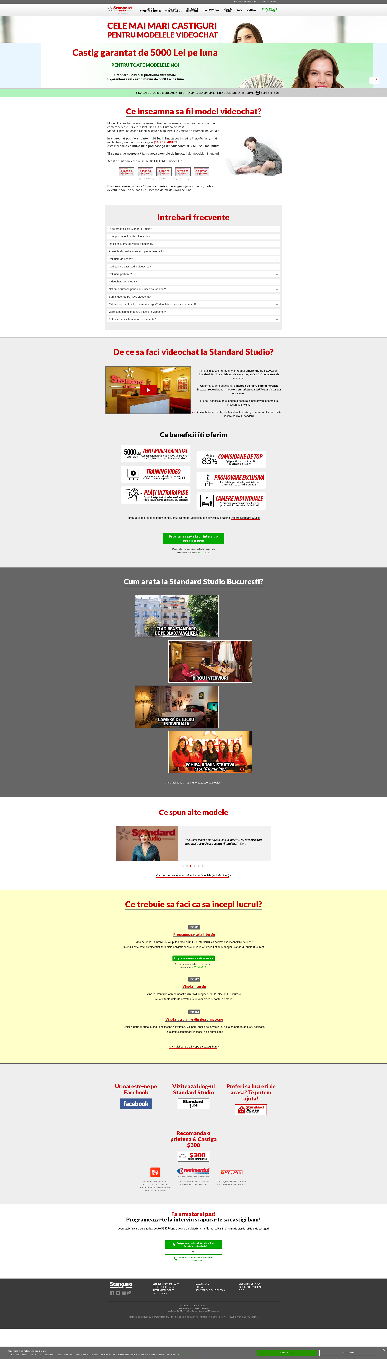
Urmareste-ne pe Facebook (136, 1087)
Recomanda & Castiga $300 (245, 2)
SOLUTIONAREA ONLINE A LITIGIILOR (243, 1315)
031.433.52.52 (201, 965)
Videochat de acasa (269, 2)
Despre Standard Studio (245, 515)
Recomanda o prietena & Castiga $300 (193, 1137)
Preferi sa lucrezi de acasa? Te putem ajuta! (251, 1090)
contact (200, 1285)
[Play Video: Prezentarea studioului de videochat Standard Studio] (148, 388)
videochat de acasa (249, 1282)
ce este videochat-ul (164, 1285)
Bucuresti (121, 13)
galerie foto (202, 1282)
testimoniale (160, 1291)
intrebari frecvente (163, 1288)
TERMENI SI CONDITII (208, 1315)
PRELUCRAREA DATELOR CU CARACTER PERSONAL (149, 1315)
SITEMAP (222, 1315)
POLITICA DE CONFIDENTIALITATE (184, 1315)
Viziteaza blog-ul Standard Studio (193, 1087)
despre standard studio (166, 1282)
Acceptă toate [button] (287, 1352)
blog (241, 1288)
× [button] (383, 1350)
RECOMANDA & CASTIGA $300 (210, 1288)
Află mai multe (188, 1354)
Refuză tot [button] (348, 1352)
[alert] (193, 1353)
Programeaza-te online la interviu (192, 956)
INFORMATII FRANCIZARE (251, 1285)
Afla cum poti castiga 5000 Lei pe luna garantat (144, 68)
